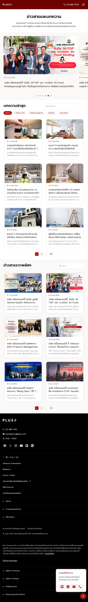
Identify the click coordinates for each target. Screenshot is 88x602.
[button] (37, 95)
